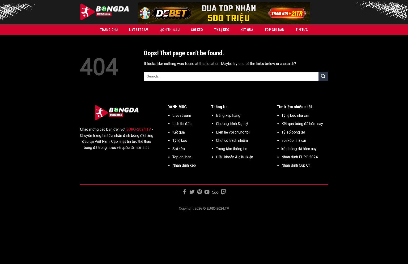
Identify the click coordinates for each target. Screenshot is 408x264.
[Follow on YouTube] (206, 192)
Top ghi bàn (274, 30)
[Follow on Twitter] (192, 192)
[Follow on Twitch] (223, 192)
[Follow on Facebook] (184, 192)
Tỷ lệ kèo (221, 30)
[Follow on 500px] (215, 192)
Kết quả (247, 30)
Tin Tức (302, 30)
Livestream (138, 30)
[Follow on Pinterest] (199, 192)
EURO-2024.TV (138, 129)
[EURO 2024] (105, 12)
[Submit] (323, 76)
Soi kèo (197, 30)
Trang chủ (109, 30)
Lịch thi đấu (170, 30)
